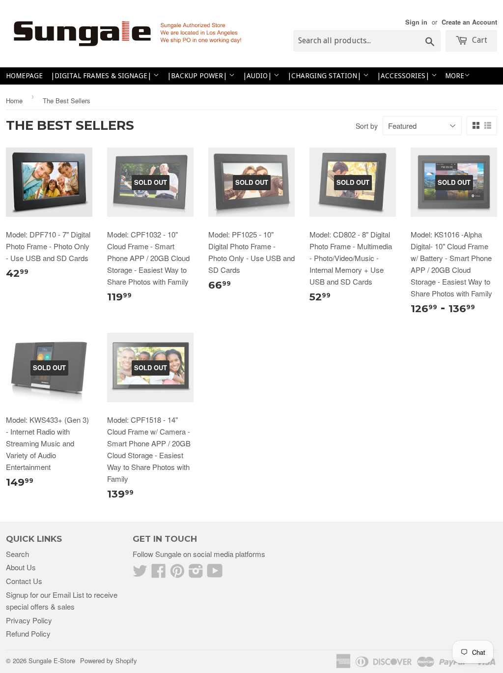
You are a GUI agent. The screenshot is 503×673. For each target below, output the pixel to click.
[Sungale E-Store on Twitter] (140, 573)
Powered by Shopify (108, 660)
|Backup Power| (198, 76)
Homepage (24, 76)
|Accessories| (404, 76)
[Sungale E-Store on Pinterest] (177, 573)
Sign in (416, 22)
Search (17, 554)
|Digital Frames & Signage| (102, 76)
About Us (21, 567)
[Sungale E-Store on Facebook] (158, 573)
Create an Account (469, 22)
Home (14, 100)
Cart (478, 40)
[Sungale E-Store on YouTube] (215, 573)
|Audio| (258, 76)
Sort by (367, 126)
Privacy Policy (29, 620)
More (454, 76)
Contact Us (24, 581)
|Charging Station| (325, 76)
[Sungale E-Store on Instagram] (196, 573)
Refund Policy (28, 633)
